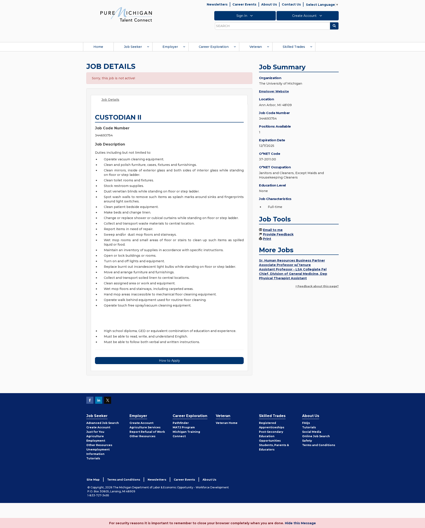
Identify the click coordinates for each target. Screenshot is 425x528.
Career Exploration (214, 47)
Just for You (95, 431)
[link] (126, 14)
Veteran (255, 47)
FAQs (306, 423)
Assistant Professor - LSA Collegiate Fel (292, 269)
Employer (170, 47)
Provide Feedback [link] (278, 234)
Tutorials (93, 458)
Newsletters (217, 4)
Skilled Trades (294, 47)
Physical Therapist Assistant (283, 278)
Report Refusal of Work (147, 431)
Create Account (304, 16)
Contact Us (291, 4)
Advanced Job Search (102, 423)
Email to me (273, 230)
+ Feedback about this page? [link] (317, 286)
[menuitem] (98, 46)
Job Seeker (133, 47)
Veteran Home (227, 423)
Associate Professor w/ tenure (285, 265)
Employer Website (274, 91)
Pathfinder (181, 423)
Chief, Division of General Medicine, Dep (293, 274)
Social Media (311, 431)
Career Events (244, 4)
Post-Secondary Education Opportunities (271, 436)
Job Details (110, 100)
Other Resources (99, 445)
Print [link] (267, 239)
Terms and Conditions (318, 445)
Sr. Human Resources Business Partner (292, 260)
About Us (269, 4)
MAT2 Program (184, 427)
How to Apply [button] (169, 361)
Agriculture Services (144, 427)
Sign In (242, 16)
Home (98, 47)
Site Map (93, 479)
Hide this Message (300, 523)
